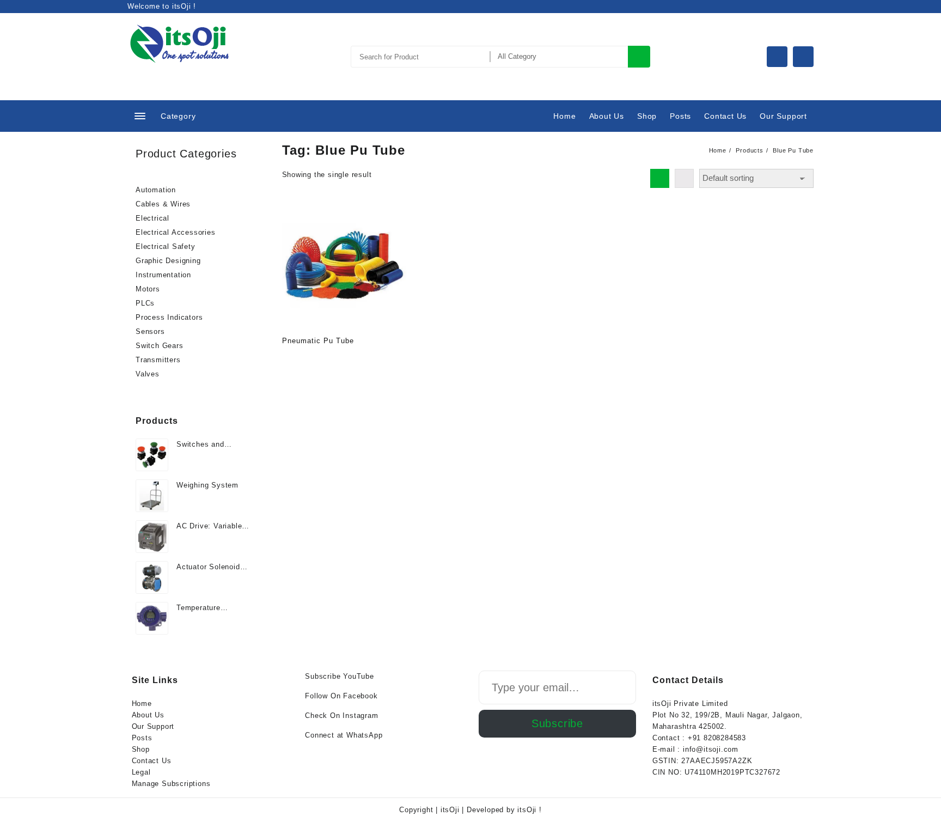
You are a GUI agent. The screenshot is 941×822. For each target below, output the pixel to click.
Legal (141, 772)
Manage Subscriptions (171, 784)
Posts (142, 738)
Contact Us (152, 761)
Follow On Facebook (341, 696)
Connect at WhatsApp (343, 735)
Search (639, 57)
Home (142, 703)
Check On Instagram (341, 715)
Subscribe (557, 723)
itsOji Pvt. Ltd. (181, 69)
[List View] (684, 178)
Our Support (153, 726)
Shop (141, 749)
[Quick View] (312, 359)
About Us (148, 715)
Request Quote (291, 359)
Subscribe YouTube (339, 676)
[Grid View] (659, 178)
